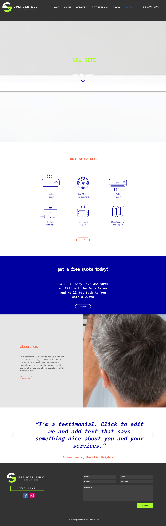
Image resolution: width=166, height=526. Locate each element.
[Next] (153, 435)
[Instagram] (32, 495)
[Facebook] (25, 495)
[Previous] (13, 435)
